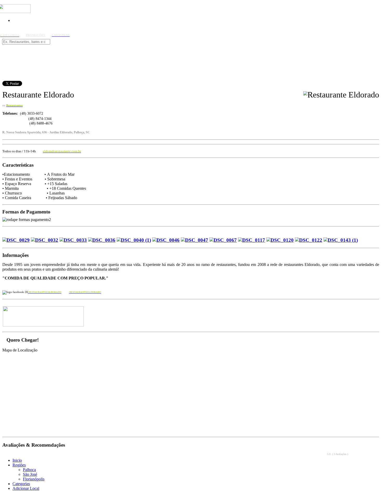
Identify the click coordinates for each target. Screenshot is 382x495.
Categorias (21, 483)
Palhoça (29, 469)
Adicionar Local (25, 488)
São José (30, 474)
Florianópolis (33, 479)
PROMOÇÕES (35, 35)
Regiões (19, 465)
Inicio (17, 460)
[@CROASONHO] (42, 325)
